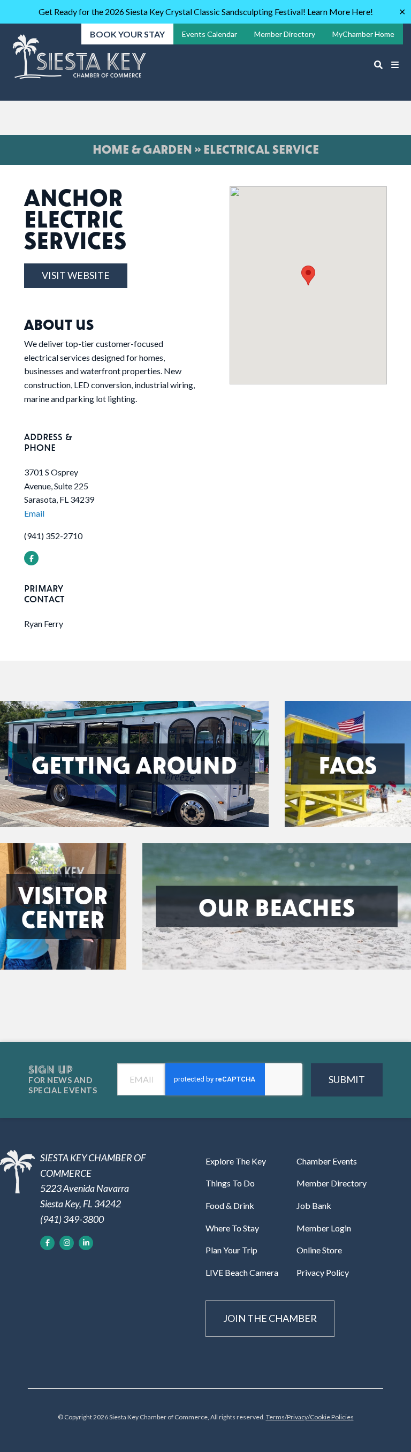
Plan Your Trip (231, 1250)
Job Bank (313, 1205)
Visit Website (76, 275)
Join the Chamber (270, 1318)
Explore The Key (236, 1161)
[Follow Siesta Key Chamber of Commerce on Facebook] (47, 1243)
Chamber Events (326, 1161)
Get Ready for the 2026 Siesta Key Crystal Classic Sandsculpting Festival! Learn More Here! (206, 11)
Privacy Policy (322, 1272)
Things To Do (230, 1183)
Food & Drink (230, 1205)
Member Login (323, 1228)
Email (34, 513)
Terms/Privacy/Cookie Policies (310, 1417)
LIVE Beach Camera (242, 1272)
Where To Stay (232, 1228)
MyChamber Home (363, 34)
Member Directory (331, 1183)
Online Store (319, 1250)
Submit (347, 1079)
